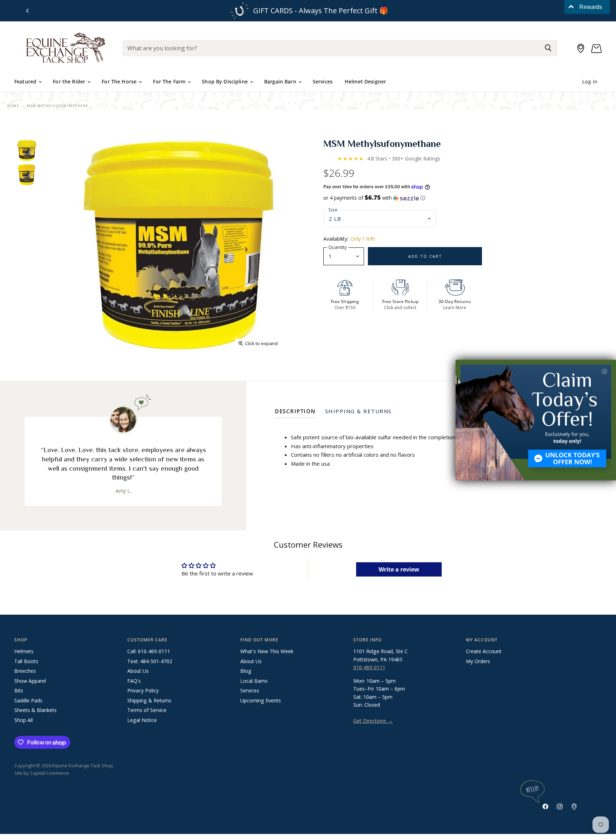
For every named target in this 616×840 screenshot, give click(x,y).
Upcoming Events (260, 700)
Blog (245, 670)
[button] (462, 197)
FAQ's (134, 680)
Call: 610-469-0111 (148, 651)
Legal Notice (142, 720)
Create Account (484, 651)
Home (13, 105)
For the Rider (70, 81)
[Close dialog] (604, 371)
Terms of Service (146, 710)
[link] (536, 420)
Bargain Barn (281, 81)
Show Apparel (30, 680)
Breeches (25, 670)
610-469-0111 (369, 667)
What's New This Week (266, 651)
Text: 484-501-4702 (149, 661)
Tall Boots (26, 661)
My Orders (478, 661)
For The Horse (120, 81)
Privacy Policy (143, 690)
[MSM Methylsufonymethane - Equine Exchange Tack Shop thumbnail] (26, 150)
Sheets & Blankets (35, 710)
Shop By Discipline (225, 81)
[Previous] (28, 11)
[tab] (295, 412)
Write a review (399, 569)
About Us (138, 670)
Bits (18, 690)
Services (323, 81)
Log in (589, 81)
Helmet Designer (365, 81)
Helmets (24, 651)
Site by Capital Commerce (41, 773)
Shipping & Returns (149, 700)
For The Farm (170, 81)
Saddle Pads (28, 700)
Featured (26, 81)
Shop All (23, 720)
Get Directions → (373, 720)
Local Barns (254, 680)
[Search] (548, 48)
